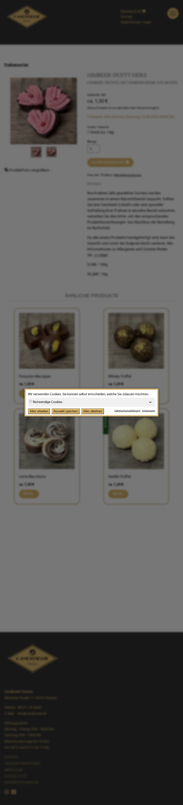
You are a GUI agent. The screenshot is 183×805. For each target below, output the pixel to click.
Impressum (148, 410)
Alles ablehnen (92, 411)
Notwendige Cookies (47, 402)
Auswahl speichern (66, 411)
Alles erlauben (39, 411)
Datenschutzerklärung (127, 410)
